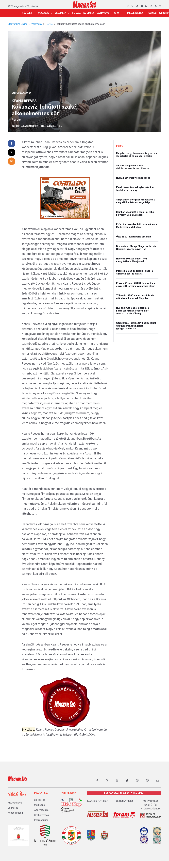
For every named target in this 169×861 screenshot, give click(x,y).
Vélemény (61, 13)
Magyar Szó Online (17, 24)
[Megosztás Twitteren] (11, 152)
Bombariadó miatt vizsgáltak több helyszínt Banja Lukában (135, 213)
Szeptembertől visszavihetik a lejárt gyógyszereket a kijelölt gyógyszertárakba (136, 326)
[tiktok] (137, 6)
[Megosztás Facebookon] (11, 143)
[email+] (157, 780)
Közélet (27, 13)
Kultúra (88, 13)
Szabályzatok (41, 815)
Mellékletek (135, 13)
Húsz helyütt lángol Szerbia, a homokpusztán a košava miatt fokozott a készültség (132, 311)
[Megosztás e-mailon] (11, 161)
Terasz (76, 13)
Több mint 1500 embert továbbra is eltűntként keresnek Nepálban (135, 297)
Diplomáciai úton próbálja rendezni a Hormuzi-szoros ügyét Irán (136, 247)
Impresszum (41, 820)
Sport (118, 13)
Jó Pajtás (13, 807)
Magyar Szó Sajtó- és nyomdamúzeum (150, 805)
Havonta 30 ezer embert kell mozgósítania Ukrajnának (131, 260)
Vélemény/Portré (21, 93)
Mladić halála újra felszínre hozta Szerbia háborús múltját (134, 272)
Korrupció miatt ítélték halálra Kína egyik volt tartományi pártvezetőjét (135, 284)
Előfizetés (39, 799)
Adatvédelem (41, 809)
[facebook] (128, 6)
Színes (152, 13)
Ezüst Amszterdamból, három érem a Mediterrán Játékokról (136, 226)
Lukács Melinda (29, 126)
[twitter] (132, 6)
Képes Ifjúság (15, 812)
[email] (160, 6)
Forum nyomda (124, 801)
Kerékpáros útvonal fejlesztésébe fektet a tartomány (134, 189)
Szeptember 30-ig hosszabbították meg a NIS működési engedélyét (135, 201)
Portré (49, 24)
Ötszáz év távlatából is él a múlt (133, 236)
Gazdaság (103, 13)
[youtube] (142, 6)
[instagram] (146, 6)
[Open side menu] (9, 13)
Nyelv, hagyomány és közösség (133, 177)
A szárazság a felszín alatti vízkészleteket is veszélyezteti (133, 167)
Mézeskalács (15, 802)
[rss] (155, 6)
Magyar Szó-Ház (97, 801)
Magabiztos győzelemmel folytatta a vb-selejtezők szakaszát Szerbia (136, 154)
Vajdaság (43, 13)
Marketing (39, 804)
